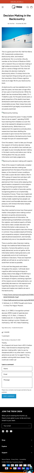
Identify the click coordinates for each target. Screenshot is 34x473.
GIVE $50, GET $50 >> (17, 1)
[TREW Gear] (17, 7)
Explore (4, 446)
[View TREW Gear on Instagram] (3, 431)
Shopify (21, 462)
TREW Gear (9, 462)
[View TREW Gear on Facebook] (7, 431)
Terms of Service (6, 459)
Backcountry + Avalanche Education (14, 327)
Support (4, 452)
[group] (17, 1)
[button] (27, 7)
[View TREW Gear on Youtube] (11, 431)
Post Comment (8, 396)
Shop (3, 440)
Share (6, 332)
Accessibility (23, 459)
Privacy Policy (14, 459)
